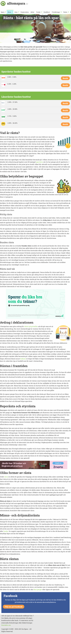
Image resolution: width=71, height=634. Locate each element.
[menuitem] (3, 12)
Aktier (32, 12)
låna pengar (38, 589)
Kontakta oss (6, 625)
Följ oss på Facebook (13, 607)
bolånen (23, 359)
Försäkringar (56, 12)
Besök (65, 78)
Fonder (38, 12)
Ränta (9, 12)
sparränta (39, 162)
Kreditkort (47, 12)
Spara (2, 12)
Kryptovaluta (25, 12)
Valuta (65, 12)
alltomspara (17, 3)
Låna (15, 12)
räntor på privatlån (31, 326)
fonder (5, 531)
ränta (6, 477)
